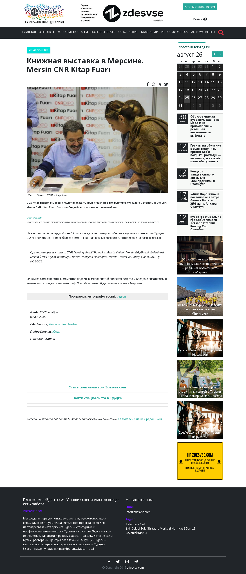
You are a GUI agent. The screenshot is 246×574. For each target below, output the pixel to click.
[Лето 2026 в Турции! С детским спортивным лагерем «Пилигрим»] (200, 296)
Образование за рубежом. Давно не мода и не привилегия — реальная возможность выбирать (205, 126)
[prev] (215, 54)
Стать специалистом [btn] (200, 7)
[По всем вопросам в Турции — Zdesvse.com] (200, 337)
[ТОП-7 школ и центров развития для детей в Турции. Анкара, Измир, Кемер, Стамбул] (200, 379)
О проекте (47, 32)
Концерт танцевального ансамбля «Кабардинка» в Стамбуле (202, 177)
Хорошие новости (72, 32)
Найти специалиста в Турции (97, 398)
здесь (121, 296)
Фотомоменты (203, 32)
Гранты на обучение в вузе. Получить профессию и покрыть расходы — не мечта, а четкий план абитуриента (205, 153)
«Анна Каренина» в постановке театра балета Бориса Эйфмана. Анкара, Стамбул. (205, 200)
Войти (198, 19)
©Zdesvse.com (34, 217)
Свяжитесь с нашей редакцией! (140, 419)
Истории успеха (174, 32)
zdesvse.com (135, 568)
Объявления (128, 32)
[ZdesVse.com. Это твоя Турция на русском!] (200, 420)
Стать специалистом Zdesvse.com (97, 387)
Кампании (149, 32)
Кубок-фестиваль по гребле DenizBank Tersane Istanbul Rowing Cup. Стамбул (205, 223)
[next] (220, 54)
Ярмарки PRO (38, 50)
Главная (29, 32)
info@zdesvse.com (138, 512)
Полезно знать (103, 32)
